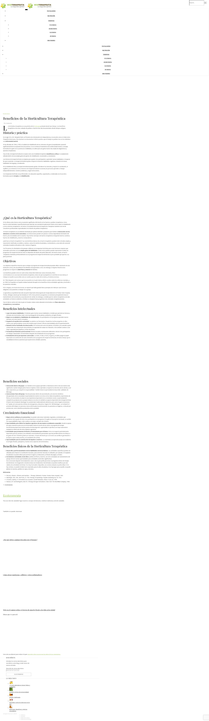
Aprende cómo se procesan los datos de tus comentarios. (44, 654)
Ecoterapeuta (9, 484)
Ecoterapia (53, 32)
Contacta (23, 716)
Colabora (23, 715)
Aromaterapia (53, 28)
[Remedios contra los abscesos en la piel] (11, 701)
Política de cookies (25, 717)
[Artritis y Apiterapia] (11, 695)
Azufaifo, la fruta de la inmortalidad (19, 692)
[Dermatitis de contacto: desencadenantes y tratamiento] (6, 508)
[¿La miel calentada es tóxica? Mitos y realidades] (11, 683)
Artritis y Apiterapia (14, 697)
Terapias (51, 20)
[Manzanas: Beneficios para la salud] (13, 508)
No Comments (8, 123)
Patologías (51, 11)
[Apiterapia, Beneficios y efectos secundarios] (11, 708)
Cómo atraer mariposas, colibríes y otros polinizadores (22, 575)
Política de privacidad (26, 719)
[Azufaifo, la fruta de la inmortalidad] (11, 690)
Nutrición (51, 16)
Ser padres (51, 40)
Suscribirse (18, 674)
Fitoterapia (53, 25)
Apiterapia (53, 36)
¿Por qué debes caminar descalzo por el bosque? (20, 540)
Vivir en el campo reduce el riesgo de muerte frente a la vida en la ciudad (29, 610)
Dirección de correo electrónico (15, 668)
